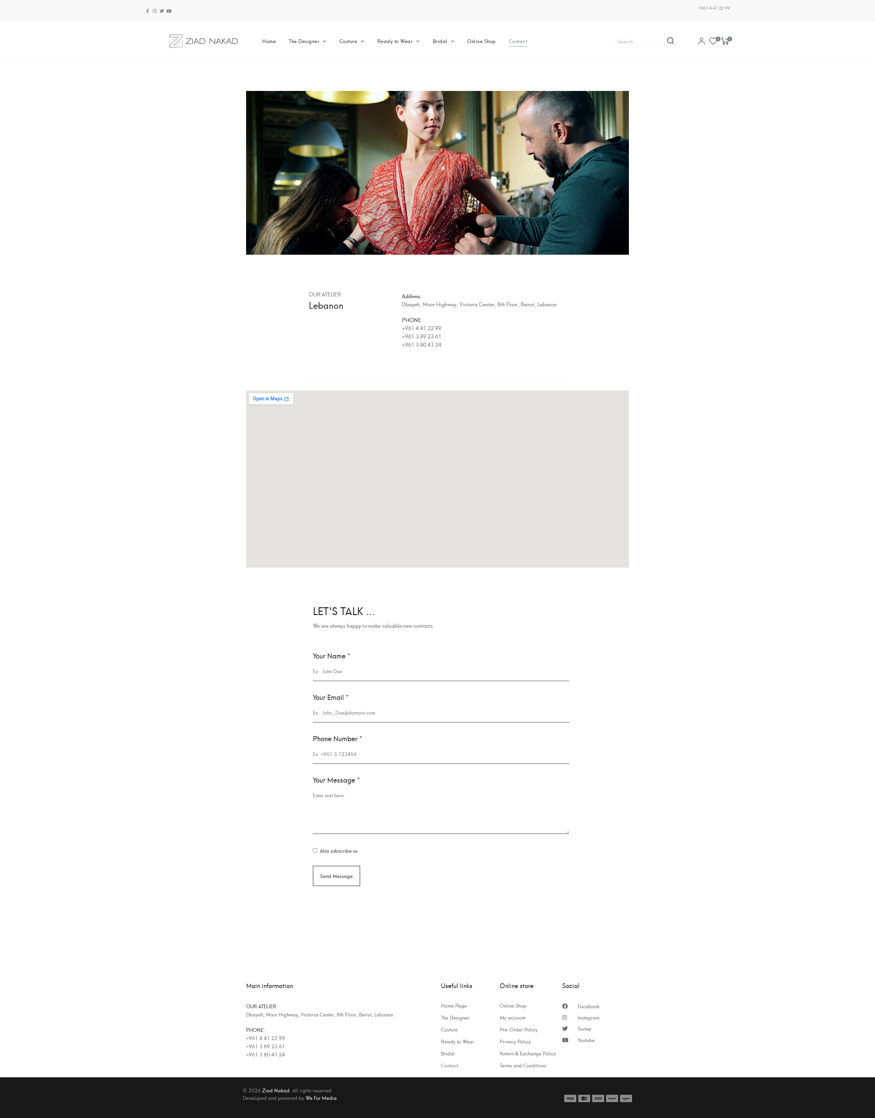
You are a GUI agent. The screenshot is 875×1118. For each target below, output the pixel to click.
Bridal (440, 41)
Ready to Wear (395, 41)
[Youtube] (169, 11)
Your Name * (331, 656)
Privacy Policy (515, 1041)
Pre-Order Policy (519, 1029)
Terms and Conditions (523, 1065)
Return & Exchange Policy (528, 1053)
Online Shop (481, 41)
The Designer (304, 41)
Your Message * (336, 780)
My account (512, 1017)
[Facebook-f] (147, 11)
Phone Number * (337, 738)
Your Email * (331, 697)
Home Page (454, 1005)
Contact (518, 41)
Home (269, 41)
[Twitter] (162, 11)
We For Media (321, 1098)
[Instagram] (154, 11)
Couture (348, 41)
